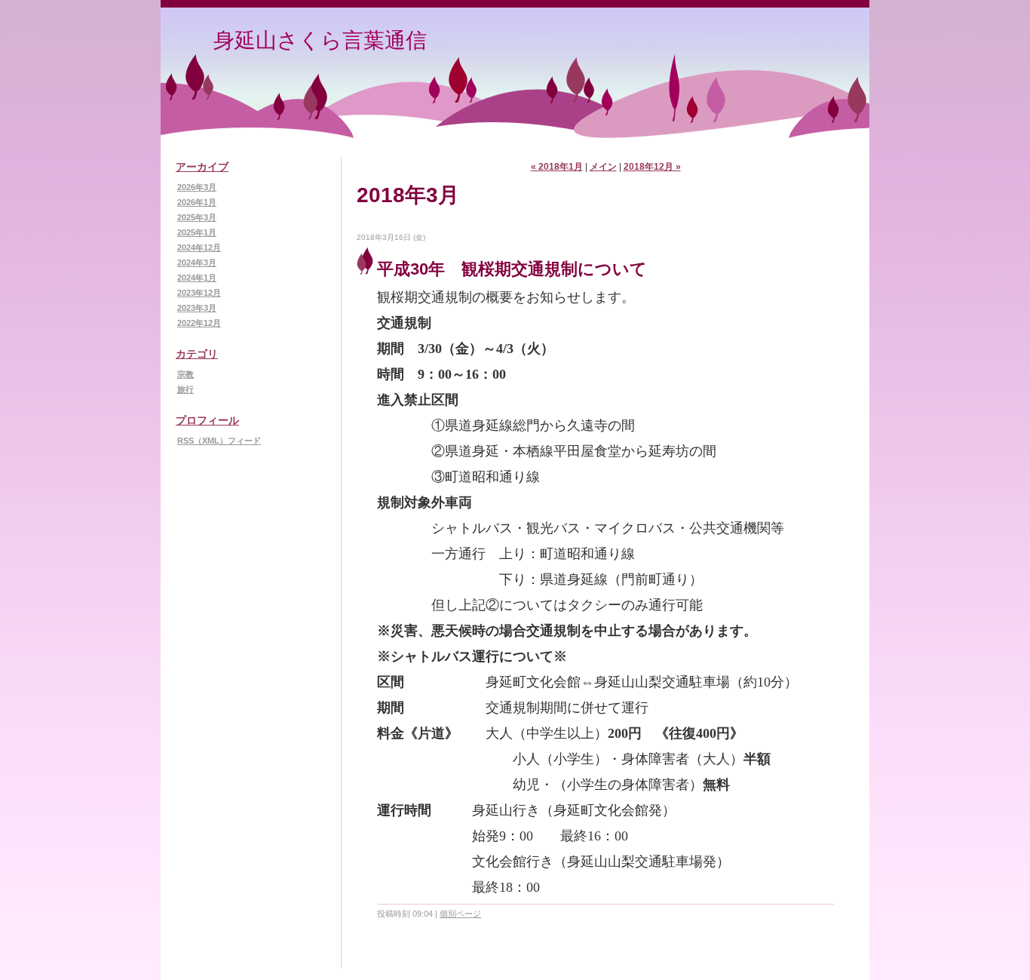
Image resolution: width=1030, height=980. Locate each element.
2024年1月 (196, 277)
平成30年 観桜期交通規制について (512, 269)
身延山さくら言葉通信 (320, 40)
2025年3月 (196, 217)
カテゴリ (197, 354)
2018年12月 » (652, 166)
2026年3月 (196, 187)
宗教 (185, 374)
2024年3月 (196, 262)
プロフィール (207, 420)
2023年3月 (196, 307)
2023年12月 (199, 292)
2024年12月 (199, 247)
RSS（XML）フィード (219, 440)
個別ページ (460, 913)
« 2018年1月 (557, 166)
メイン (603, 166)
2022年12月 (199, 322)
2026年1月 (196, 202)
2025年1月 (196, 232)
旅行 (185, 389)
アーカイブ (202, 167)
